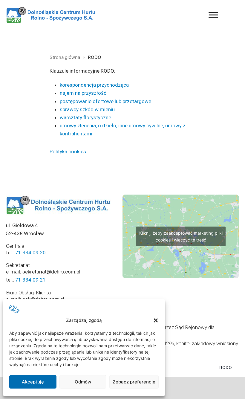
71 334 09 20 (30, 253)
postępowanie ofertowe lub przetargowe (105, 101)
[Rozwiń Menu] (213, 15)
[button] (156, 320)
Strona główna (65, 57)
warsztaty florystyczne (85, 117)
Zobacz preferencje (134, 382)
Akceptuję (33, 382)
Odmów (83, 382)
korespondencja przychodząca (94, 85)
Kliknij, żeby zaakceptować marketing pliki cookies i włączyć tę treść (181, 236)
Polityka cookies (68, 152)
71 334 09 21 (30, 280)
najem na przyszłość (83, 93)
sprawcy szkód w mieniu (87, 109)
